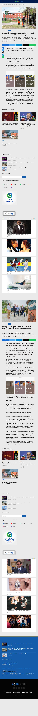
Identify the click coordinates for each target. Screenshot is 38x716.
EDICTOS (30, 692)
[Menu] (2, 1)
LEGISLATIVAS (8, 692)
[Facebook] (3, 48)
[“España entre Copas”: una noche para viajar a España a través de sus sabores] (10, 116)
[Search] (35, 1)
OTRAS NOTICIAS (25, 692)
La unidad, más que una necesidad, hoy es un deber (17, 167)
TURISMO (15, 691)
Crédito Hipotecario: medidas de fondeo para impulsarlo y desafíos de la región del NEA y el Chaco (10, 143)
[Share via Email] (26, 45)
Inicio (3, 4)
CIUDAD (9, 30)
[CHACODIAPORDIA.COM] (19, 1)
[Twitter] (3, 50)
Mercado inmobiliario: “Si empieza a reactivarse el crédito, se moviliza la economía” (21, 158)
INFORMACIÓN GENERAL (22, 691)
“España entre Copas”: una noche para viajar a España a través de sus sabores (10, 124)
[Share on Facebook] (5, 45)
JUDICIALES (30, 691)
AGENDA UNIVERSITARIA (16, 692)
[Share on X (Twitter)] (12, 45)
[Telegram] (3, 55)
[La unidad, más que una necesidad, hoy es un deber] (4, 169)
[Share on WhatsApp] (32, 45)
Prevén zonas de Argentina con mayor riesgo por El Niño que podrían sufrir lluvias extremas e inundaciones (21, 163)
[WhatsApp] (3, 57)
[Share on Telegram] (19, 45)
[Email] (3, 52)
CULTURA (11, 691)
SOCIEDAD (6, 691)
